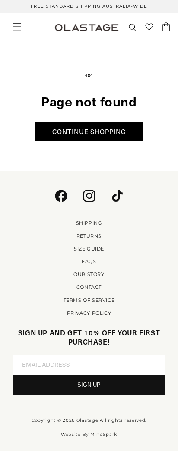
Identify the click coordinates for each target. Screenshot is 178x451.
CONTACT (89, 287)
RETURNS (89, 236)
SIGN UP (89, 385)
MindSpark (103, 434)
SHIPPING (89, 223)
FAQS (89, 261)
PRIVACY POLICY (89, 313)
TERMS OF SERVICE (89, 300)
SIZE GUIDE (89, 249)
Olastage (87, 420)
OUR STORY (88, 274)
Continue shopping (89, 131)
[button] (17, 26)
